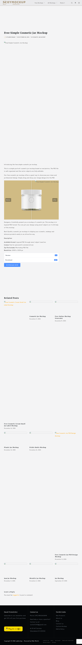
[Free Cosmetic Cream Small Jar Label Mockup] (15, 361)
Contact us (59, 623)
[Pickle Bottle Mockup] (40, 438)
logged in (16, 595)
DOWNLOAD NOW (12, 265)
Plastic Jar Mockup (11, 447)
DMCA (52, 640)
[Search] (71, 2)
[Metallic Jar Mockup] (40, 569)
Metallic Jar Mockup (37, 578)
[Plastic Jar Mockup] (15, 438)
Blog (57, 621)
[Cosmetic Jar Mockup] (40, 307)
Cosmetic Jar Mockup (39, 37)
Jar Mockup (59, 578)
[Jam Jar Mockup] (15, 569)
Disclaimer (57, 640)
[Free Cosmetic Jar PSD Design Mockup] (66, 492)
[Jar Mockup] (66, 569)
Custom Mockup (61, 626)
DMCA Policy (60, 629)
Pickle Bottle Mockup (37, 447)
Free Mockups (39, 3)
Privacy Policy (46, 642)
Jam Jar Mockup (10, 578)
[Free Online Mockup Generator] (66, 307)
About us (59, 618)
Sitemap (54, 642)
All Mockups (51, 3)
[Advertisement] (41, 17)
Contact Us (46, 640)
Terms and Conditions (68, 640)
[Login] (75, 2)
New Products (60, 615)
